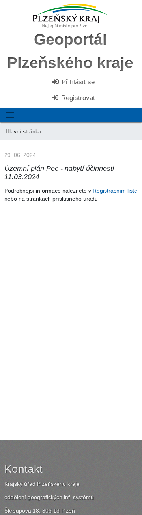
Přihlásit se (77, 82)
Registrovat (77, 98)
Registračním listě (115, 190)
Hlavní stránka (23, 131)
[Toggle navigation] (9, 115)
